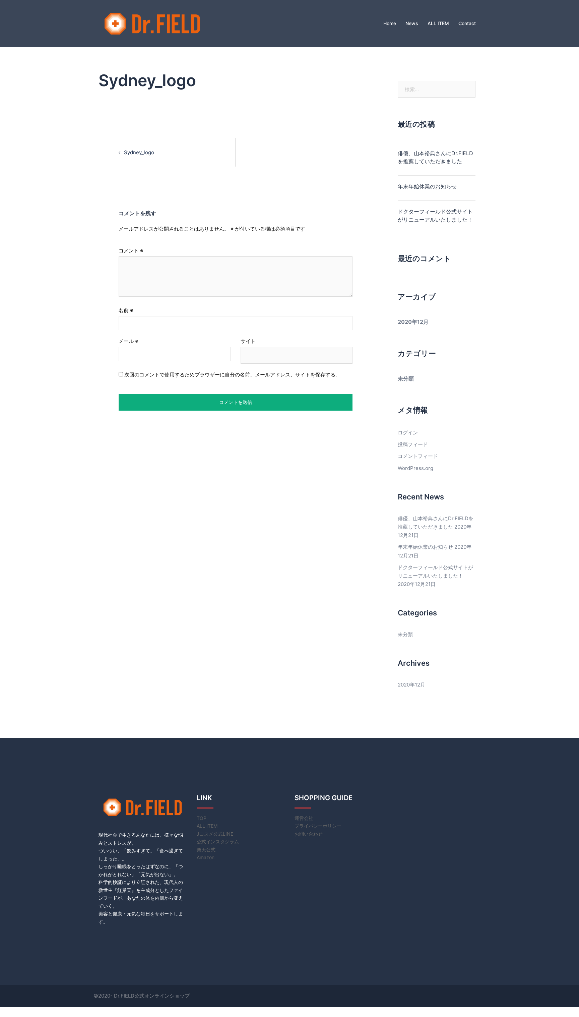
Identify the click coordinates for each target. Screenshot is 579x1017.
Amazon (205, 857)
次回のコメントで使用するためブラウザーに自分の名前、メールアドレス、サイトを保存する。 (232, 374)
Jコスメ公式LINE (215, 834)
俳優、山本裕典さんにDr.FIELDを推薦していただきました (435, 157)
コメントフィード (418, 456)
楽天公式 (206, 849)
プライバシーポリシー (318, 826)
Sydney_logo (139, 152)
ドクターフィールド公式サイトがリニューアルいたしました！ (435, 215)
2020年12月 (413, 321)
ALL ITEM (438, 23)
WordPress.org (415, 468)
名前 (126, 310)
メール (128, 341)
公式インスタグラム (218, 841)
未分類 (406, 378)
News (411, 23)
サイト (248, 341)
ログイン (408, 432)
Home (389, 23)
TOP (201, 818)
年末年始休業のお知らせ (427, 186)
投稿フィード (413, 444)
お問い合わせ (309, 834)
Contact (467, 23)
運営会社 (304, 818)
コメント (131, 250)
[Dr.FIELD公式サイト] (152, 23)
